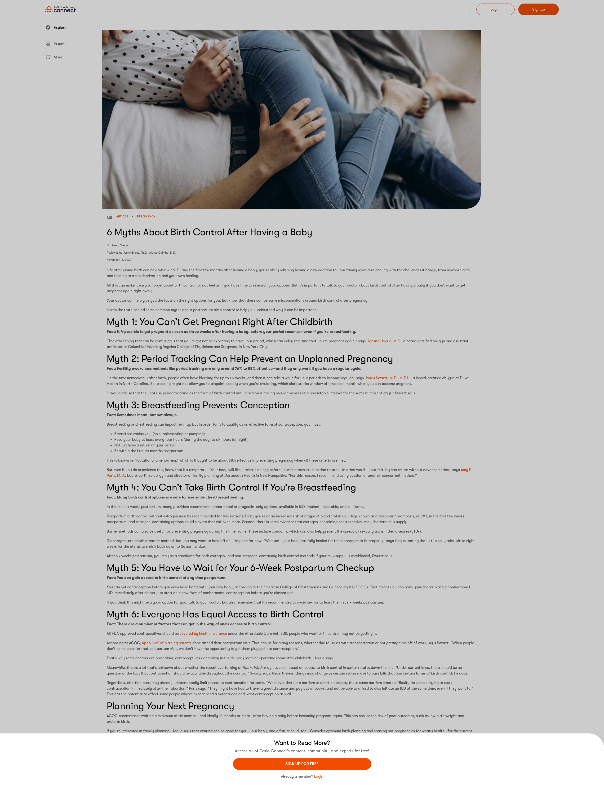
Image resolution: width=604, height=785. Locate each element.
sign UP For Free (302, 764)
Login (318, 776)
